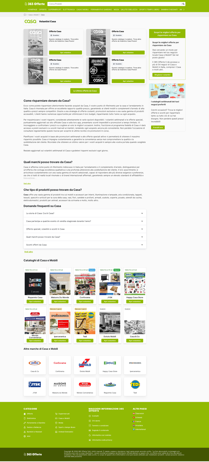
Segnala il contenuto (100, 430)
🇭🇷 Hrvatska (138, 425)
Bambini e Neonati (169, 9)
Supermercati (54, 9)
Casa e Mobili (83, 9)
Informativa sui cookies (101, 435)
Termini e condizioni (100, 426)
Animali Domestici (66, 432)
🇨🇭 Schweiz (137, 417)
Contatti (95, 416)
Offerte (42, 9)
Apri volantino (65, 52)
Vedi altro (27, 183)
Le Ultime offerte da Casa (85, 91)
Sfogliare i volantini (162, 75)
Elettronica (69, 9)
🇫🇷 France (137, 421)
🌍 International (139, 429)
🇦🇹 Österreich (138, 413)
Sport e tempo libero (149, 9)
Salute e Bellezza (129, 9)
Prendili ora (158, 127)
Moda (116, 9)
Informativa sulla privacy (102, 440)
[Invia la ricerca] (183, 4)
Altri (28, 436)
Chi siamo (96, 421)
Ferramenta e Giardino (101, 9)
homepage (32, 9)
